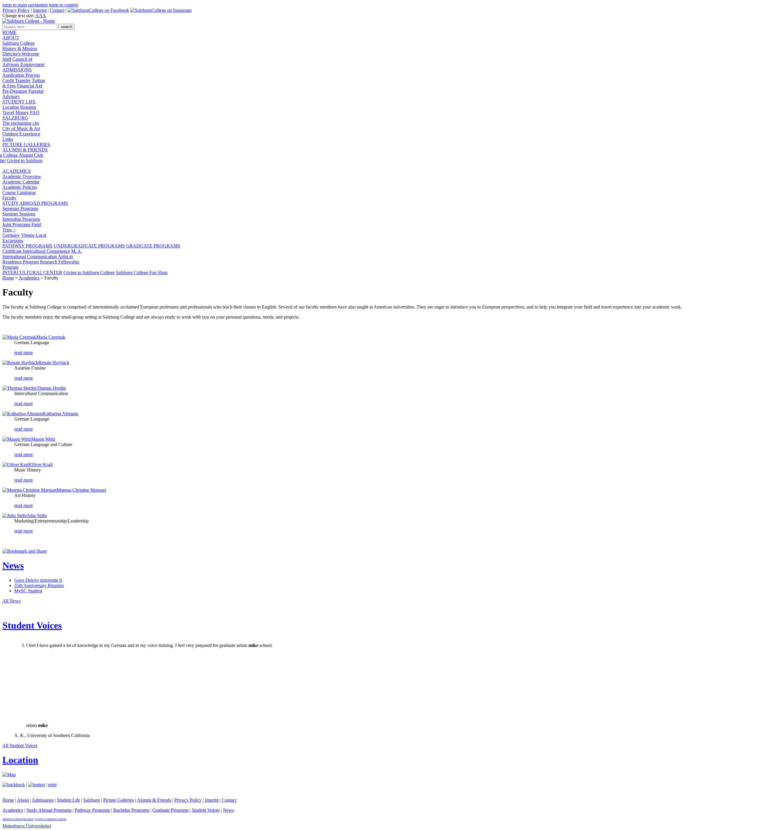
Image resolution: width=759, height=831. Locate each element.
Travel (8, 112)
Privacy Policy (16, 10)
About (23, 800)
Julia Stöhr (37, 515)
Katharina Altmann (60, 413)
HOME (9, 32)
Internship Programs (21, 219)
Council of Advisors (17, 62)
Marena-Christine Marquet (81, 490)
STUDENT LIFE (19, 101)
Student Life (68, 800)
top (42, 784)
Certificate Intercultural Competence (36, 251)
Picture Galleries (118, 800)
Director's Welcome (20, 53)
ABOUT (10, 37)
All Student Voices (19, 745)
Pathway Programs (92, 810)
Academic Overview (21, 176)
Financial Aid (29, 85)
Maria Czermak (50, 337)
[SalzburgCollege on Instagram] (161, 10)
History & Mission (19, 48)
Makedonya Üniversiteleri (26, 825)
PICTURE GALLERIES (26, 144)
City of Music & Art (21, 128)
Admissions (43, 800)
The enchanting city (20, 123)
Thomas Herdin (51, 388)
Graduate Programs (170, 810)
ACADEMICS (16, 171)
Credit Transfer (16, 80)
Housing (28, 107)
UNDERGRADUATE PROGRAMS (89, 245)
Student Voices (32, 625)
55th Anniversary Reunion (39, 585)
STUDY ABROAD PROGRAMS (35, 203)
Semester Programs (20, 208)
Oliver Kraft (41, 464)
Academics (29, 277)
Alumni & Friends (154, 800)
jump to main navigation (25, 4)
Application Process (21, 75)
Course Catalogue (19, 192)
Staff (6, 59)
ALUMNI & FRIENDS (25, 149)
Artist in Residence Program (37, 259)
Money (22, 112)
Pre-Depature (14, 91)
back (20, 784)
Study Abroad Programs (48, 810)
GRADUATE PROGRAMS (153, 245)
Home (8, 277)
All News (11, 600)
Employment (32, 64)
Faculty (9, 197)
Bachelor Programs (131, 810)
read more (23, 352)
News (13, 565)
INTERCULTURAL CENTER (32, 272)
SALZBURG (15, 117)
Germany (11, 235)
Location (10, 107)
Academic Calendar (20, 181)
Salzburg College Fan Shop (142, 272)
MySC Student (28, 590)
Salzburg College (18, 43)
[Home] (28, 20)
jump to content (63, 4)
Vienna (27, 235)
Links (7, 139)
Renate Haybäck (53, 362)
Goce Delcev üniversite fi (38, 580)
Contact (57, 10)
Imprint (40, 10)
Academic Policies (19, 187)
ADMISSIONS (17, 69)
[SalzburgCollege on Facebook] (98, 10)
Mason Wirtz (43, 439)
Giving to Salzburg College (89, 272)
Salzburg (91, 800)
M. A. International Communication (42, 254)
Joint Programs (16, 224)
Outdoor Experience (21, 133)
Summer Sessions (18, 213)
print (52, 784)
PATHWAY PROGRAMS (27, 245)
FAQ (34, 112)
